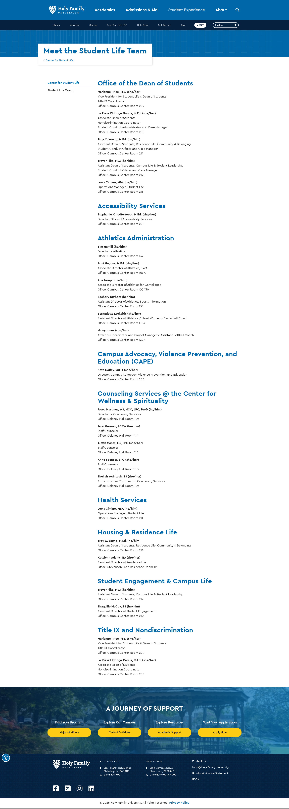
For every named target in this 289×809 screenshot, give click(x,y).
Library (56, 25)
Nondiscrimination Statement (210, 773)
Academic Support (169, 732)
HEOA (195, 779)
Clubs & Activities (119, 732)
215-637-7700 (112, 774)
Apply (200, 25)
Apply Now (220, 732)
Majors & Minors (69, 732)
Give (183, 25)
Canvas (93, 25)
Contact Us (199, 761)
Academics (105, 10)
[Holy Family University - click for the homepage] (75, 764)
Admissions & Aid (142, 10)
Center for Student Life (59, 60)
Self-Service (164, 25)
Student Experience (186, 10)
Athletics (74, 25)
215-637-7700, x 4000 (163, 774)
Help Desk (142, 25)
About (221, 10)
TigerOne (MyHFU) (117, 25)
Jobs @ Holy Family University (210, 767)
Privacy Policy (179, 802)
